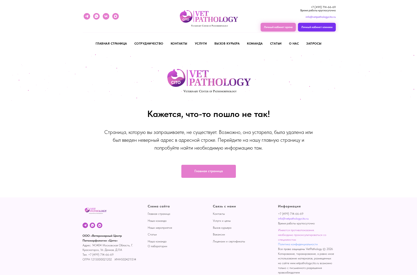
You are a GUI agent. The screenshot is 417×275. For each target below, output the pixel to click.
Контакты (179, 43)
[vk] (106, 16)
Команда (255, 43)
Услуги (201, 43)
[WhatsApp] (92, 225)
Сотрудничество (148, 43)
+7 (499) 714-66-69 (323, 7)
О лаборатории (157, 246)
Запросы (314, 43)
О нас (294, 43)
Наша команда (157, 220)
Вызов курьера (227, 43)
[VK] (99, 225)
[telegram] (87, 16)
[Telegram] (85, 225)
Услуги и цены (222, 220)
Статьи (276, 43)
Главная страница (111, 43)
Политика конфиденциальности (298, 244)
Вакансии (219, 234)
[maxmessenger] (115, 16)
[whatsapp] (96, 16)
